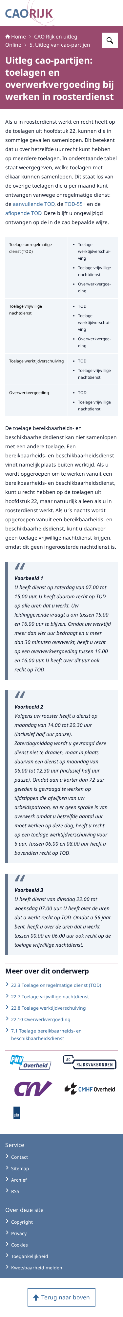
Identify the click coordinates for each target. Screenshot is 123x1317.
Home (18, 36)
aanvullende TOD (33, 203)
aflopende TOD (23, 213)
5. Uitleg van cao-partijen (60, 44)
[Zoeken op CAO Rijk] (110, 40)
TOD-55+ (75, 203)
